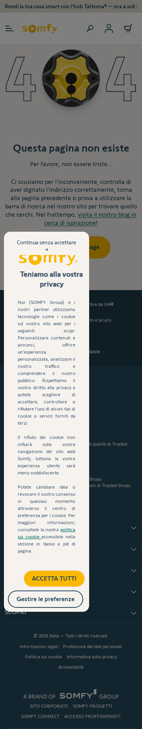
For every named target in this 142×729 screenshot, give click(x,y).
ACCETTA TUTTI (46, 575)
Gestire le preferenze (54, 597)
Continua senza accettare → (46, 252)
